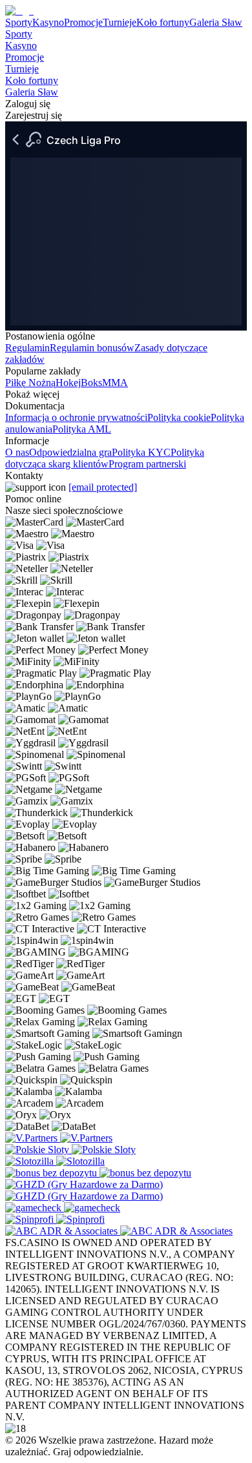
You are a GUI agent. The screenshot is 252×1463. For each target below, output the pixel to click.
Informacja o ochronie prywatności (76, 417)
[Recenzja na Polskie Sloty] (38, 1149)
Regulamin (27, 347)
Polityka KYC (141, 452)
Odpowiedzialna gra (70, 452)
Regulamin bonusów (92, 347)
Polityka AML (81, 429)
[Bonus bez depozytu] (52, 1172)
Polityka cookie (179, 417)
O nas (17, 452)
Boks (91, 382)
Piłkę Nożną (30, 382)
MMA (115, 382)
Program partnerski (147, 463)
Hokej (68, 382)
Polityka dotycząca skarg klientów (104, 458)
